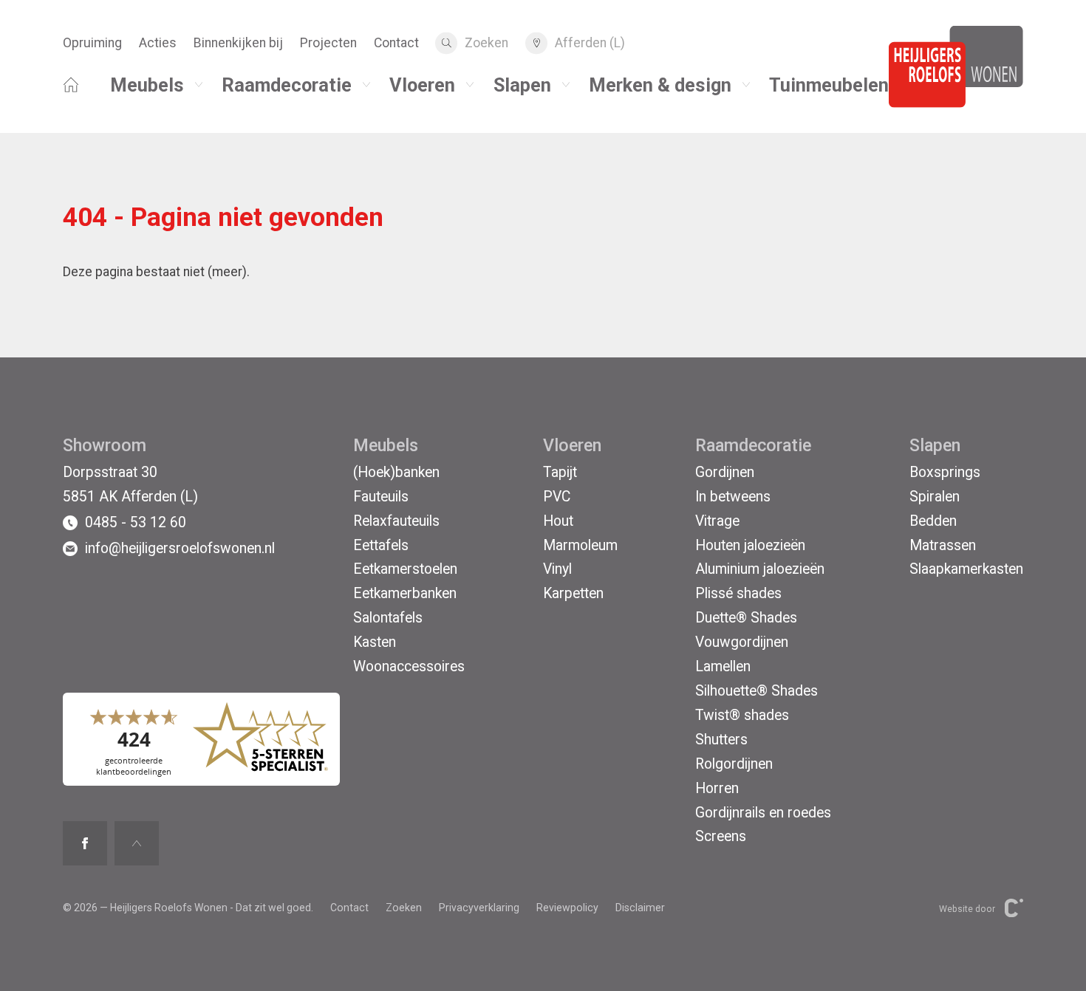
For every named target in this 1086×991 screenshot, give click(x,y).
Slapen (522, 84)
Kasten (374, 642)
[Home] (71, 78)
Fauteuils (381, 496)
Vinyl (557, 568)
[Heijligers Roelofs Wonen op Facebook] (85, 843)
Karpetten (573, 593)
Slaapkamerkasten (966, 568)
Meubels (147, 84)
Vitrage (717, 520)
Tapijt (560, 472)
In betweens (733, 496)
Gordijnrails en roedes (763, 812)
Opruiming (92, 42)
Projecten (328, 42)
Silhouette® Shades (756, 690)
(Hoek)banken (396, 472)
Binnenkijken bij (238, 42)
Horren (717, 788)
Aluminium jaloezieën (759, 568)
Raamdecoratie (287, 84)
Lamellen (723, 666)
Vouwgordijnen (741, 642)
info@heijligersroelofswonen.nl (180, 548)
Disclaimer (640, 907)
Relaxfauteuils (396, 520)
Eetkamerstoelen (405, 568)
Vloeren (422, 84)
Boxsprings (944, 472)
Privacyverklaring (479, 907)
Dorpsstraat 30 (110, 472)
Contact (396, 42)
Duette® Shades (746, 617)
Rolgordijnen (734, 763)
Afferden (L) (590, 42)
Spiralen (934, 496)
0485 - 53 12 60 (135, 522)
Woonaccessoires (409, 666)
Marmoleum (580, 545)
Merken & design (660, 84)
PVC (556, 496)
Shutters (721, 739)
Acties (158, 42)
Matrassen (942, 545)
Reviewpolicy (567, 907)
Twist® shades (742, 715)
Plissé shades (738, 593)
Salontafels (388, 617)
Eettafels (381, 545)
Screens (720, 836)
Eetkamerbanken (405, 593)
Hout (558, 520)
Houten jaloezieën (750, 545)
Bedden (933, 520)
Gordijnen (724, 472)
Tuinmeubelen (829, 84)
